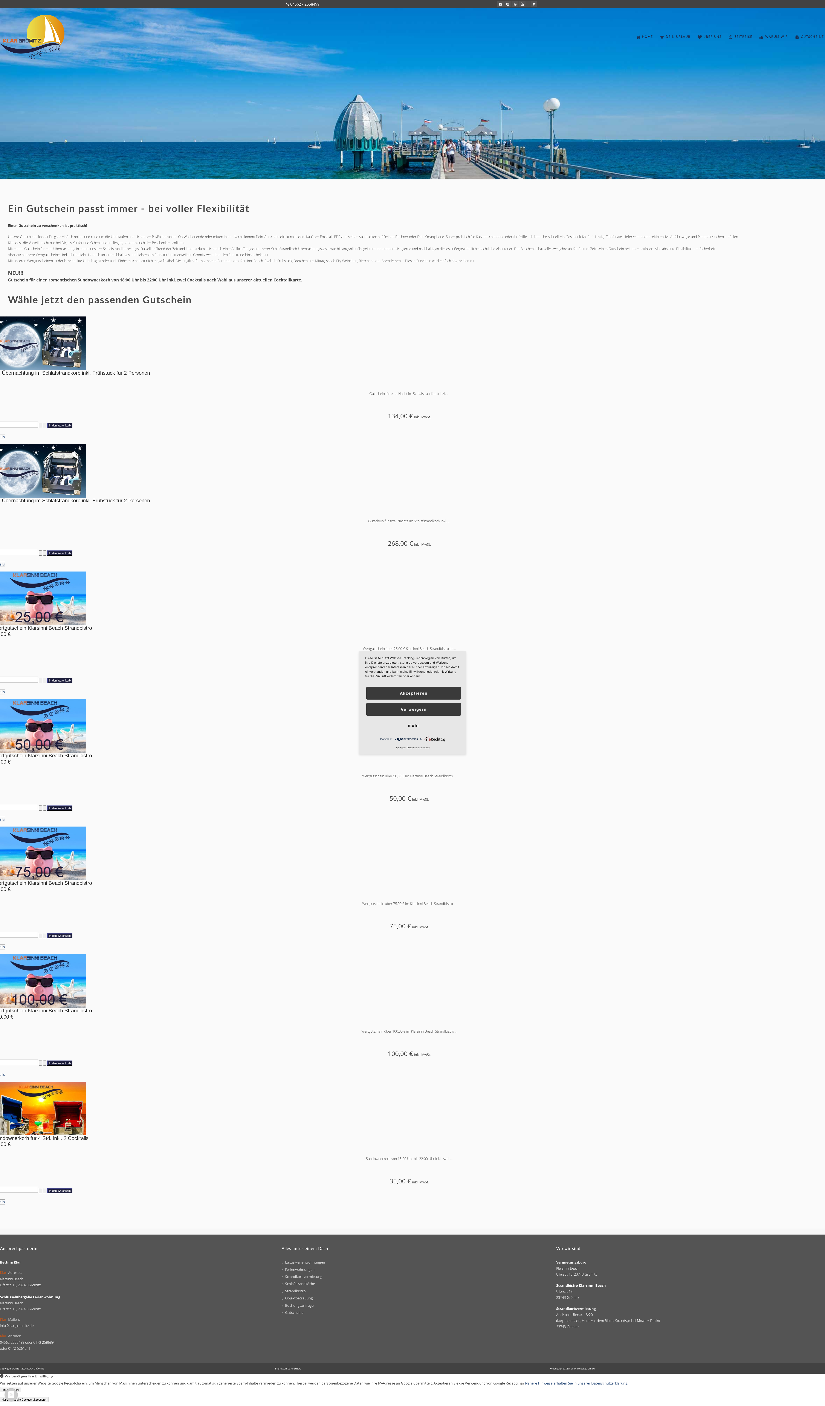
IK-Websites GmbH (584, 1368)
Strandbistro (295, 1291)
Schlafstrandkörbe (300, 1284)
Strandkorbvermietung (303, 1277)
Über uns (712, 36)
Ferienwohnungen (300, 1269)
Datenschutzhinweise (419, 747)
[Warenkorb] (534, 4)
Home (647, 36)
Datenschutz (294, 1368)
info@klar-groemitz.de (17, 1325)
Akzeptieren (414, 693)
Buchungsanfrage (299, 1305)
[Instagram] (507, 4)
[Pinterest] (515, 4)
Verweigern (414, 709)
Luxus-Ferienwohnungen (305, 1262)
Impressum (281, 1368)
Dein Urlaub (678, 36)
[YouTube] (522, 4)
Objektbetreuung (299, 1298)
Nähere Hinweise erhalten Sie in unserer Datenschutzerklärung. (576, 1383)
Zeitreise (743, 36)
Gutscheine (812, 36)
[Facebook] (500, 4)
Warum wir (776, 36)
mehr (413, 725)
